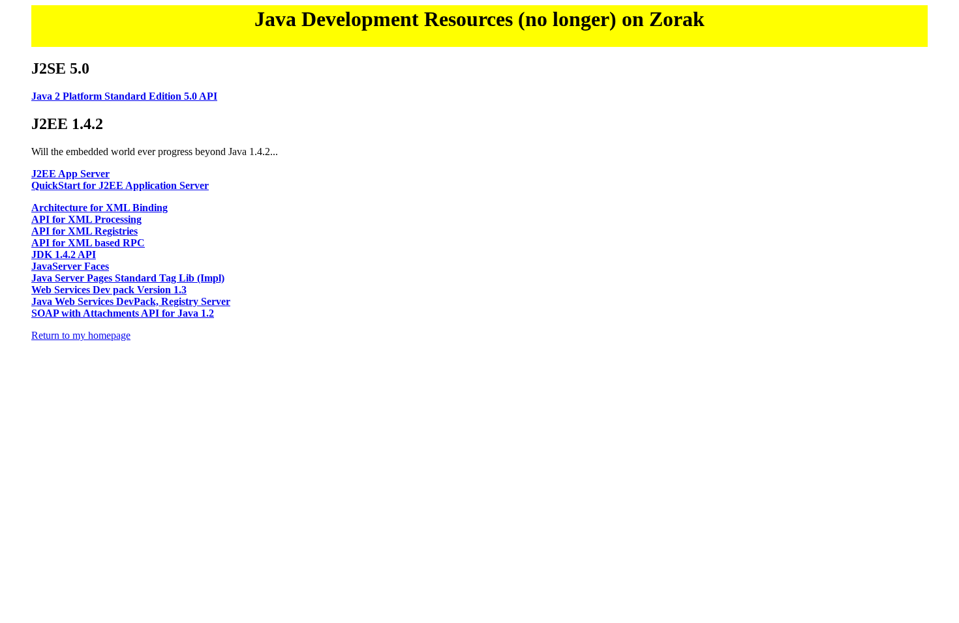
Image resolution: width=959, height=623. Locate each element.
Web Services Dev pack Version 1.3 (109, 289)
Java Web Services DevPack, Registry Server (130, 301)
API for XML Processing (86, 219)
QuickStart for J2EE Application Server (120, 185)
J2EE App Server (70, 173)
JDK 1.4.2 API (63, 254)
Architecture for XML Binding (99, 207)
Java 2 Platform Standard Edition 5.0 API (124, 96)
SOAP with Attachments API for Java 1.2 (122, 313)
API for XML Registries (84, 231)
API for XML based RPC (88, 242)
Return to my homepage (80, 335)
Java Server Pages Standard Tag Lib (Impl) (127, 277)
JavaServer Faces (70, 266)
